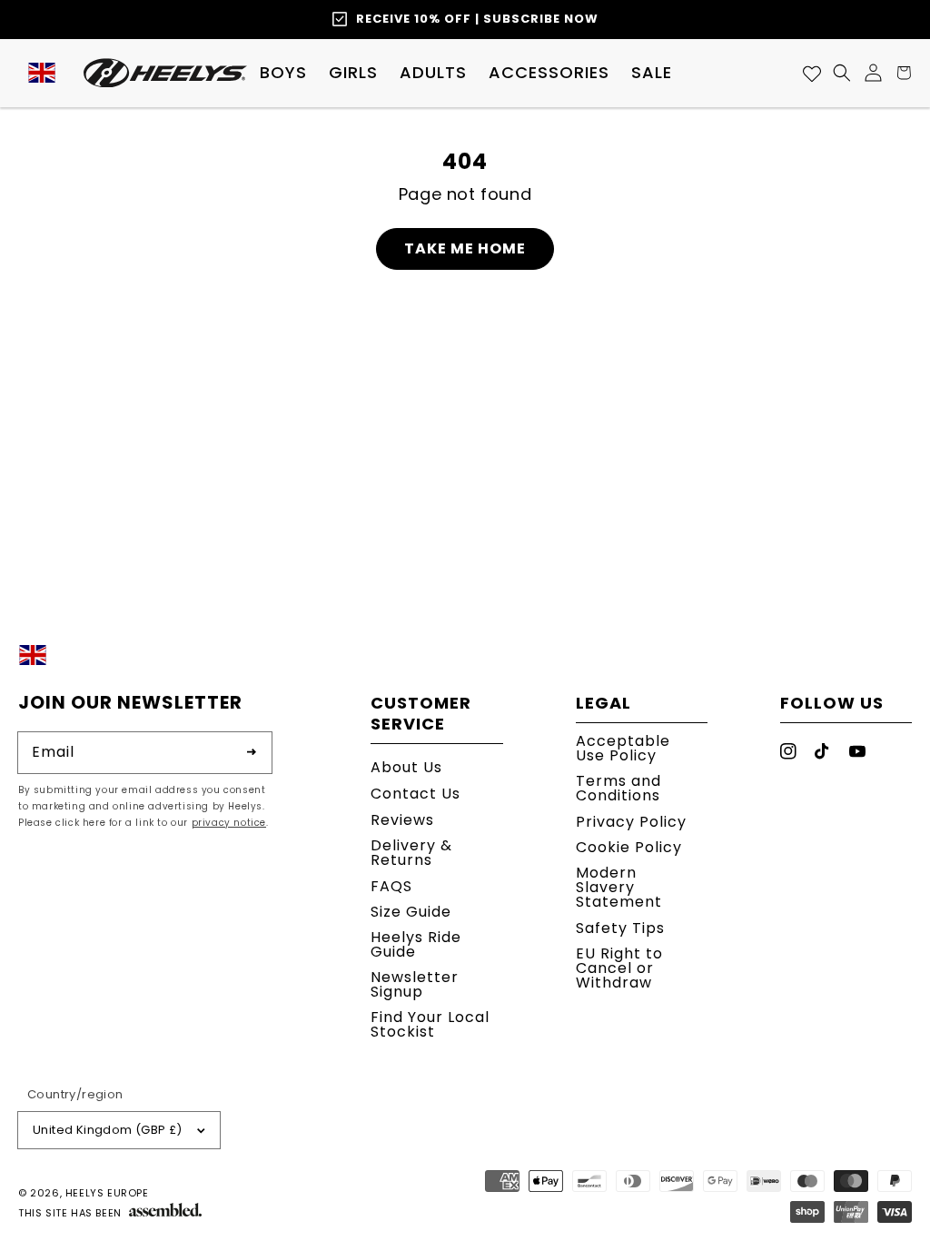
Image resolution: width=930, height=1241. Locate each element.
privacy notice (229, 822)
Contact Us (415, 793)
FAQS (391, 886)
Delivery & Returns (411, 852)
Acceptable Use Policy (623, 750)
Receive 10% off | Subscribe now (477, 18)
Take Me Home (465, 248)
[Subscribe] (252, 752)
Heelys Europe (107, 1193)
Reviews (402, 819)
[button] (283, 72)
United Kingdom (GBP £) (108, 1129)
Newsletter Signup (415, 984)
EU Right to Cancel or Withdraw (619, 968)
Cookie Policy (629, 847)
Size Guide (411, 911)
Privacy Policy (631, 821)
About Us (406, 769)
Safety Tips (620, 928)
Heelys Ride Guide (416, 944)
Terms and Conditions (618, 788)
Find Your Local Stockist (430, 1024)
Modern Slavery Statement (619, 887)
